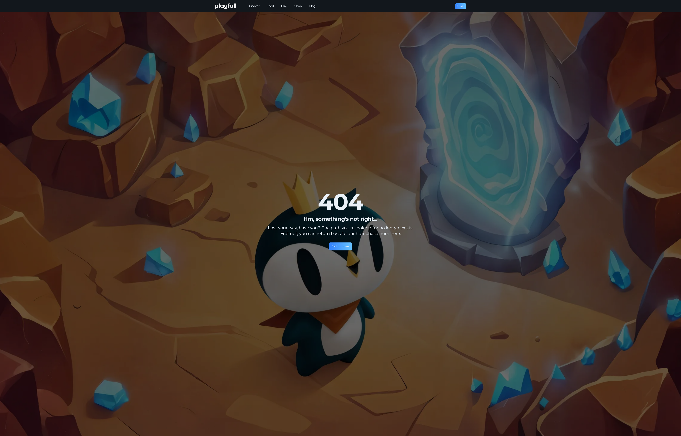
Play (284, 6)
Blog (312, 6)
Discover (254, 6)
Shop (298, 6)
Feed (270, 6)
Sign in (460, 6)
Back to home (340, 246)
